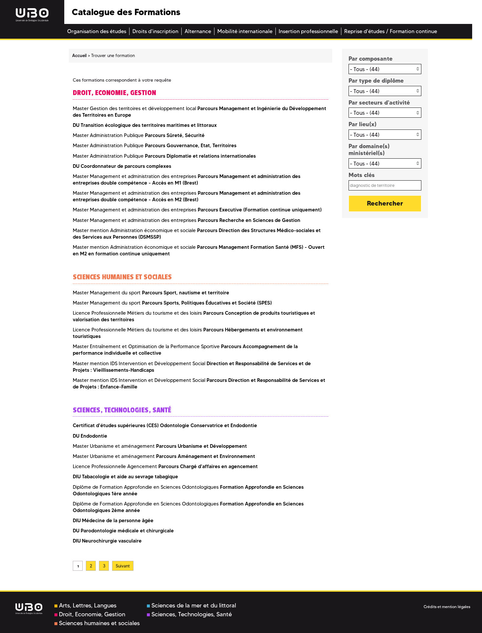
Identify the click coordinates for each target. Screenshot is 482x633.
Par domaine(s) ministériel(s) (369, 150)
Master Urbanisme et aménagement (160, 446)
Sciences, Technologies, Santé (191, 614)
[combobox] (385, 69)
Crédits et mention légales (447, 606)
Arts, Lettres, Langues (87, 605)
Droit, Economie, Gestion (92, 614)
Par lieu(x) (362, 124)
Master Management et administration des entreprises (186, 196)
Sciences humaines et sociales (99, 623)
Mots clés (362, 174)
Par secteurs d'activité (379, 102)
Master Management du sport (151, 293)
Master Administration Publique (139, 135)
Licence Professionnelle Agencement (165, 466)
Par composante (370, 58)
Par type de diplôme (376, 80)
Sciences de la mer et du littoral (193, 605)
